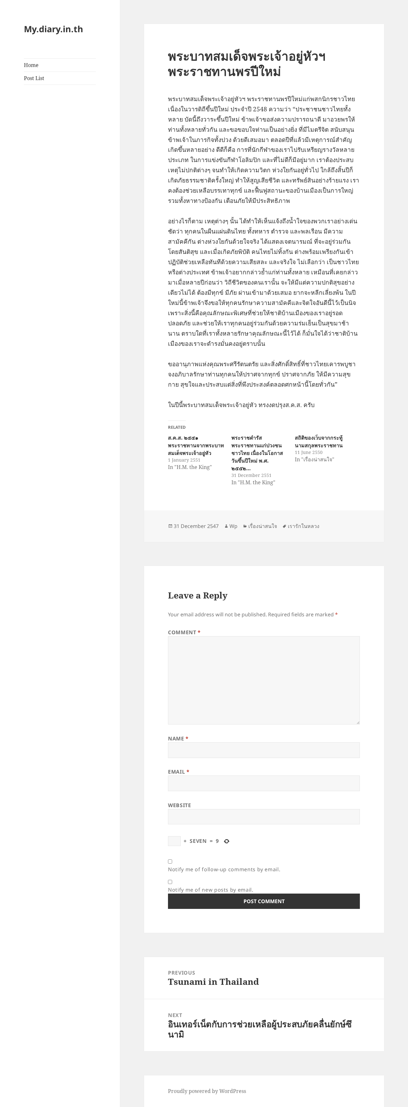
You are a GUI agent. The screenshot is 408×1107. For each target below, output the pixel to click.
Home (31, 65)
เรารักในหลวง (303, 526)
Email (178, 771)
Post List (34, 78)
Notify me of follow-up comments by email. (224, 869)
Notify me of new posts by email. (210, 889)
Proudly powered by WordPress (207, 1091)
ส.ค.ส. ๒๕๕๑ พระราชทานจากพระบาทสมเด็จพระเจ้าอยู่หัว (196, 445)
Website (179, 805)
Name (178, 738)
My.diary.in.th (53, 29)
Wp (233, 526)
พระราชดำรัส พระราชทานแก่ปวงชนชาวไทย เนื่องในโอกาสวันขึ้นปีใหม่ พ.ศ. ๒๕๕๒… (257, 453)
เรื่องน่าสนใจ (262, 526)
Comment (184, 632)
